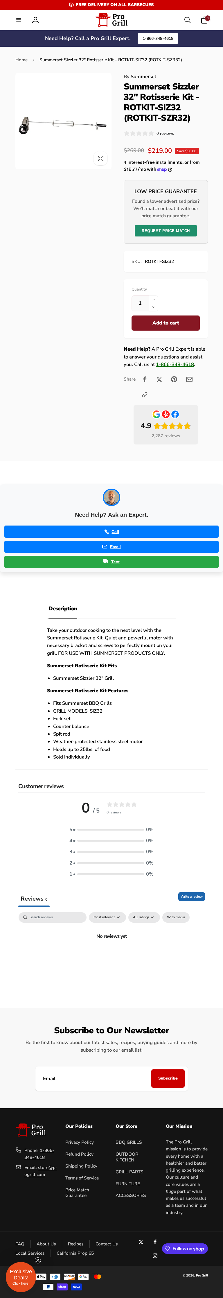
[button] (19, 19)
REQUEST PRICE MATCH (166, 231)
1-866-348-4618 (158, 38)
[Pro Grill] (30, 1135)
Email (115, 546)
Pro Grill (202, 1275)
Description (62, 608)
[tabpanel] (111, 956)
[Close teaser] (38, 1260)
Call (115, 531)
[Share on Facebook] (145, 379)
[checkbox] (176, 917)
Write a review (192, 896)
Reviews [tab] (34, 899)
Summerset (140, 76)
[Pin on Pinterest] (174, 379)
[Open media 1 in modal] (63, 121)
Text (115, 562)
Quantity (139, 289)
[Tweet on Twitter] (159, 379)
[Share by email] (189, 379)
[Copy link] (145, 395)
